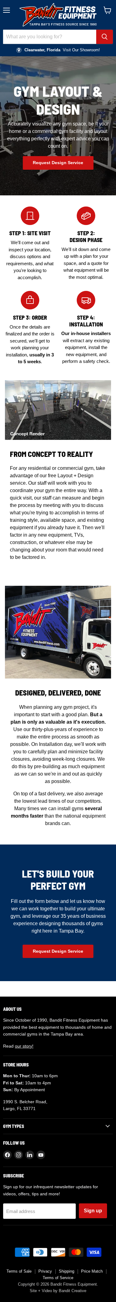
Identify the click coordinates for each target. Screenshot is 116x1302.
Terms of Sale (19, 1271)
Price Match (92, 1271)
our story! (24, 1046)
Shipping (66, 1271)
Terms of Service (58, 1277)
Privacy (45, 1271)
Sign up (93, 1210)
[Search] (104, 37)
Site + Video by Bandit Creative (58, 1290)
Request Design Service (58, 162)
